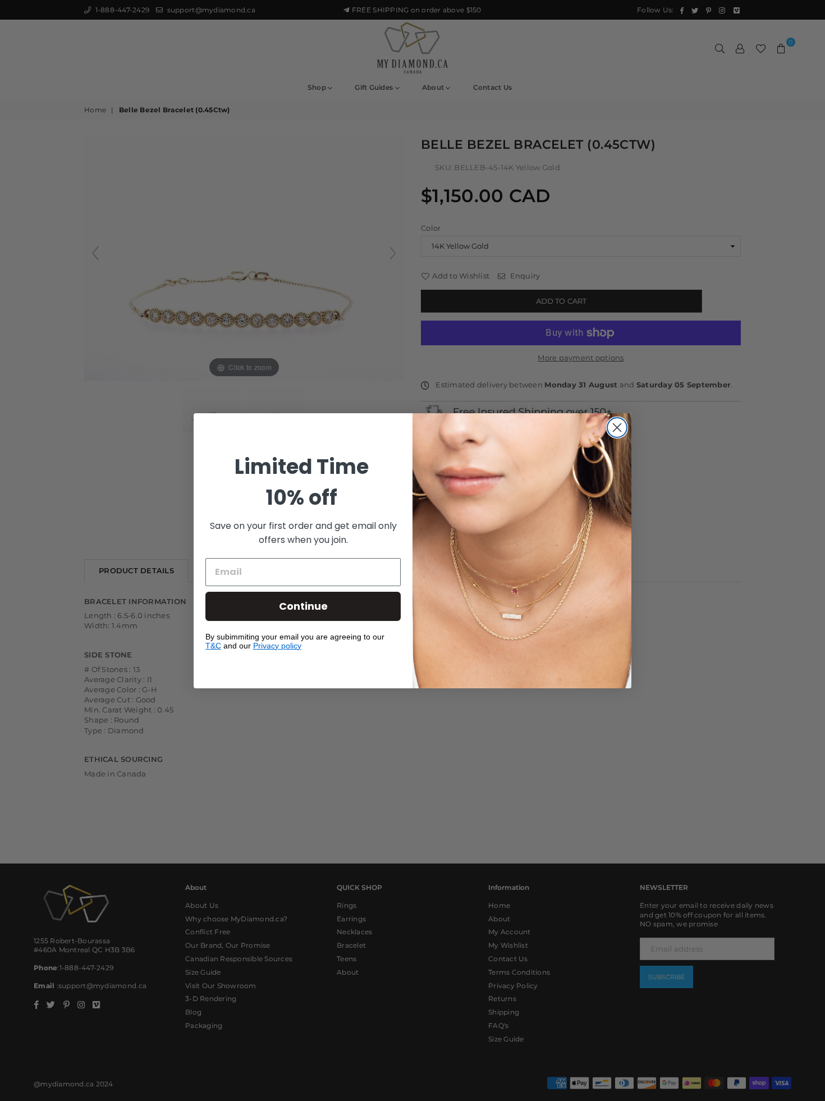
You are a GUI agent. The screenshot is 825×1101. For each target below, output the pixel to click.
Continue (303, 606)
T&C (213, 645)
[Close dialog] (617, 427)
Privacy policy (277, 645)
